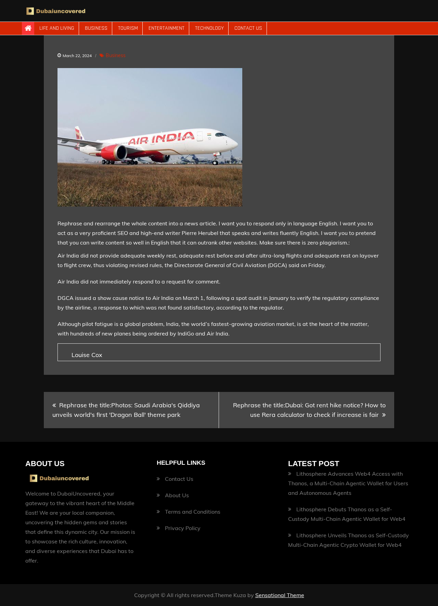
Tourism (128, 28)
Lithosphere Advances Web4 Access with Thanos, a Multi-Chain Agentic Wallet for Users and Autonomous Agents (348, 483)
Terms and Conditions (192, 511)
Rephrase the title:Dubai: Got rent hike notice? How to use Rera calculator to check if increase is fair (309, 410)
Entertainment (166, 28)
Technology (209, 28)
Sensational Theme (279, 595)
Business (96, 28)
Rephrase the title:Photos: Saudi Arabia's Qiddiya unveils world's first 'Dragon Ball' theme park (126, 410)
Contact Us (248, 28)
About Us (177, 495)
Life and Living (56, 28)
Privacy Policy (183, 528)
